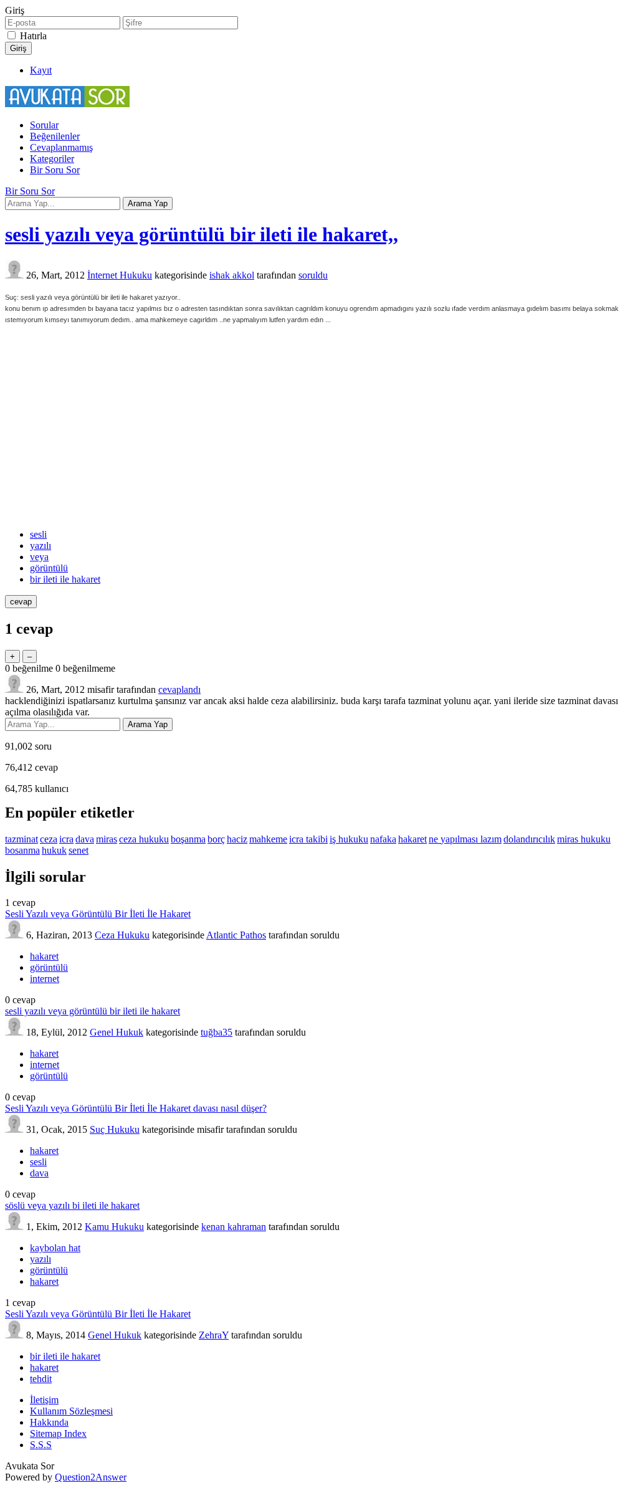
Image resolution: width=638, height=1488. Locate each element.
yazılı (40, 545)
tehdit (41, 1378)
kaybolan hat (55, 1247)
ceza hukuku (144, 839)
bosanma (22, 850)
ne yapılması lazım (465, 839)
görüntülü (49, 568)
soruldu (313, 275)
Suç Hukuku (115, 1129)
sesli (38, 534)
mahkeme (268, 839)
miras (106, 839)
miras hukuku (584, 839)
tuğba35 (216, 1032)
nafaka (383, 839)
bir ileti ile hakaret (65, 579)
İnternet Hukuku (119, 275)
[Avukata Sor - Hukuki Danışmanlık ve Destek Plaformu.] (67, 103)
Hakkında (49, 1422)
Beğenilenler (55, 136)
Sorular (44, 125)
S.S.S (41, 1444)
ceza (48, 839)
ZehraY (214, 1335)
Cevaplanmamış (61, 147)
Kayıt (41, 70)
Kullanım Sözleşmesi (71, 1411)
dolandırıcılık (529, 839)
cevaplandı (179, 689)
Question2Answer (90, 1477)
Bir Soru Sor (55, 170)
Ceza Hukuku (122, 935)
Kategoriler (52, 158)
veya (39, 556)
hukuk (54, 850)
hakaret (412, 839)
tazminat (21, 839)
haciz (237, 839)
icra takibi (308, 839)
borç (216, 839)
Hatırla (33, 36)
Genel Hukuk (116, 1032)
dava (84, 839)
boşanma (188, 839)
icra (66, 839)
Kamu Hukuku (114, 1226)
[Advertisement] (319, 427)
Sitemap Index (58, 1433)
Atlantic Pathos (236, 935)
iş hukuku (349, 839)
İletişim (44, 1400)
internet (44, 978)
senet (78, 850)
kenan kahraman (233, 1226)
